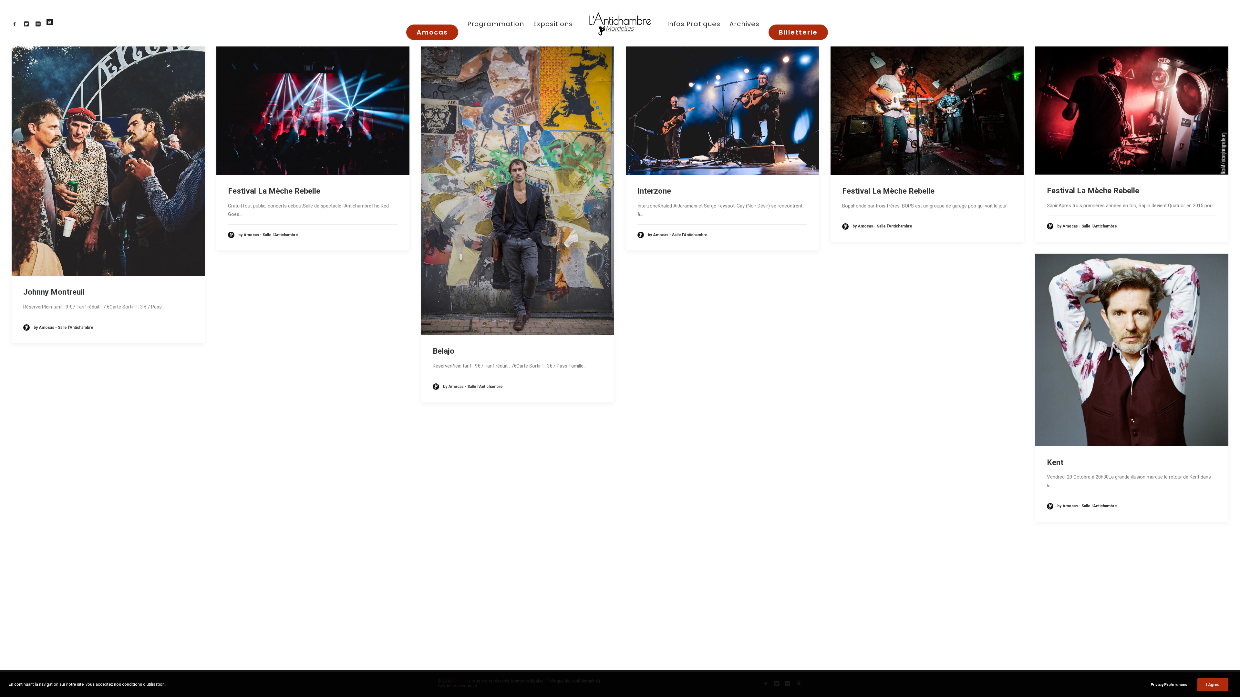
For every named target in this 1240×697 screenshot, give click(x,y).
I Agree (1213, 684)
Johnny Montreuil (54, 292)
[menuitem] (16, 23)
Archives (744, 23)
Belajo (443, 351)
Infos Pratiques (693, 23)
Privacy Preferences (1169, 684)
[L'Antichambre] (620, 24)
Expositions (553, 23)
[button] (16, 23)
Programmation (495, 23)
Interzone (654, 191)
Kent (1055, 462)
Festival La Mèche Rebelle (274, 191)
